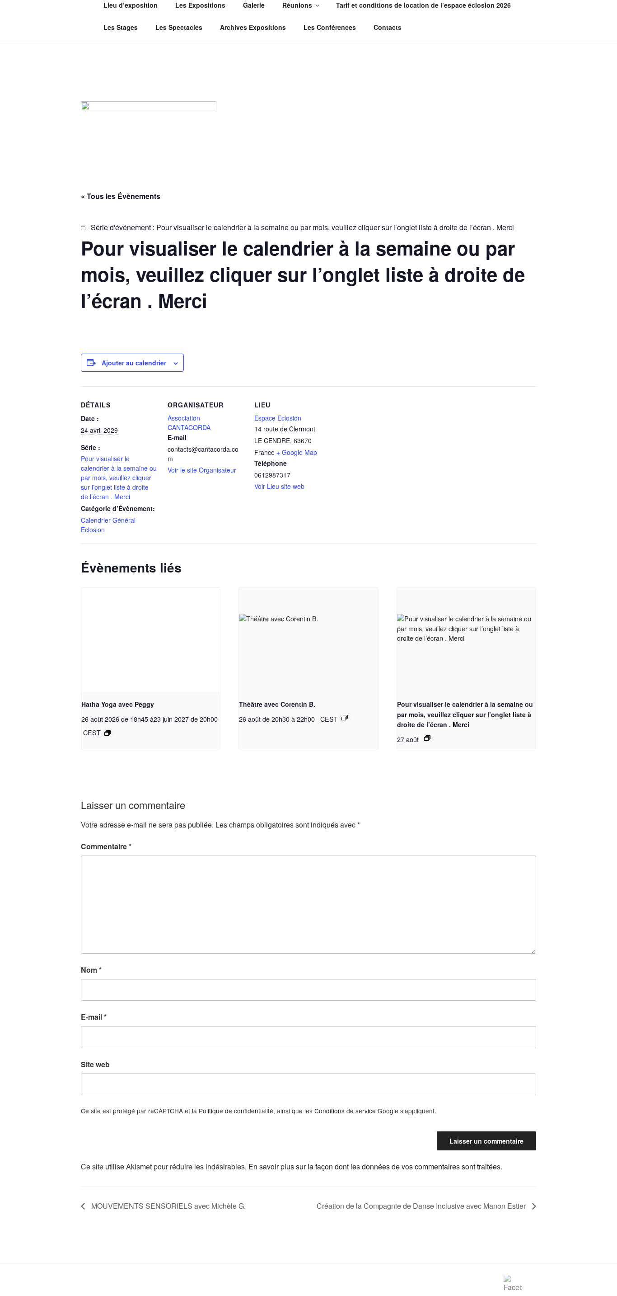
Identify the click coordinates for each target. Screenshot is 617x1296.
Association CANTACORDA (189, 422)
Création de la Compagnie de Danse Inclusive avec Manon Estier (422, 1206)
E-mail (94, 1017)
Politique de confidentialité (236, 1110)
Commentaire (106, 846)
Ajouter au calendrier (134, 362)
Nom (91, 970)
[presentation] (150, 640)
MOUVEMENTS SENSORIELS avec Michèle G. (167, 1206)
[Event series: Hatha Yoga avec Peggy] (107, 733)
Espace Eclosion (277, 417)
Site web (95, 1064)
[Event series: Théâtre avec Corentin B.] (344, 717)
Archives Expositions (253, 27)
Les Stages (120, 27)
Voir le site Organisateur (202, 469)
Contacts (388, 27)
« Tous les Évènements (120, 196)
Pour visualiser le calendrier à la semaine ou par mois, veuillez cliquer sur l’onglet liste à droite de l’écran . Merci (119, 477)
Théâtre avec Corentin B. (277, 704)
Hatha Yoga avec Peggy (117, 704)
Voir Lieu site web (279, 486)
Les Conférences (330, 27)
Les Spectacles (178, 27)
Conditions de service (345, 1110)
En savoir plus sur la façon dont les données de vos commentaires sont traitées (374, 1166)
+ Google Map (296, 452)
